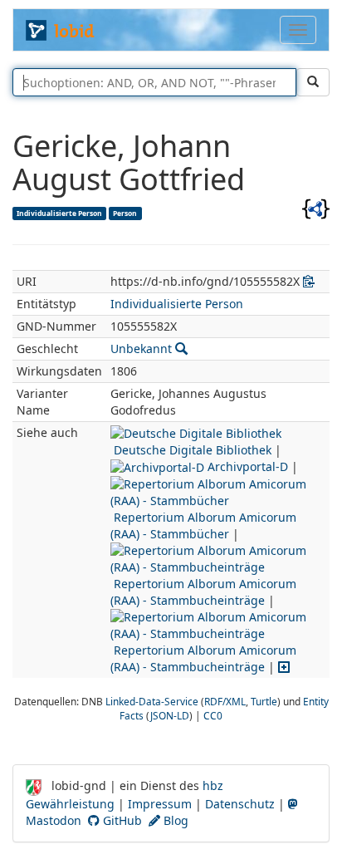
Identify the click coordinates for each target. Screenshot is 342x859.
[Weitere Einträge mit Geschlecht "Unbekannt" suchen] (181, 348)
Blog (174, 820)
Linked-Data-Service (151, 701)
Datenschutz (240, 804)
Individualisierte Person (59, 213)
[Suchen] (313, 82)
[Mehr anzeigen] (284, 667)
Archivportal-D (246, 466)
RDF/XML (225, 701)
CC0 (212, 715)
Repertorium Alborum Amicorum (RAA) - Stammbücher (203, 525)
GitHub (121, 820)
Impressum (160, 804)
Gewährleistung (70, 804)
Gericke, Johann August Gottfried (128, 162)
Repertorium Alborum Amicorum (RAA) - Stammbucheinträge (203, 592)
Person (125, 213)
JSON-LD (169, 715)
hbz (213, 785)
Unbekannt (141, 348)
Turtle (264, 701)
